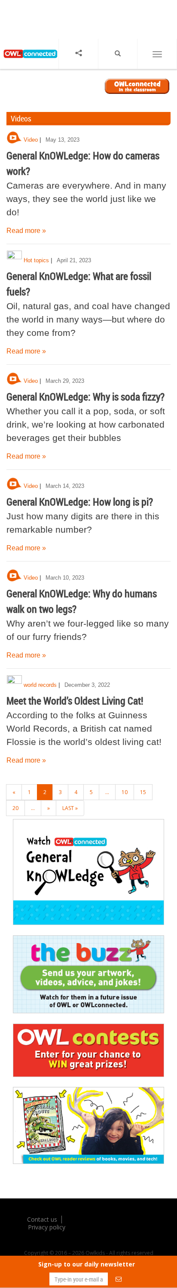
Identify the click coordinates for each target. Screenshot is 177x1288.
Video (31, 140)
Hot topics (36, 260)
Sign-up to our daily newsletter (86, 1264)
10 (125, 792)
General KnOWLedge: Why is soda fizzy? (85, 396)
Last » (70, 808)
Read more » (26, 230)
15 (143, 792)
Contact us (42, 1219)
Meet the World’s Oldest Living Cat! (74, 701)
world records (40, 685)
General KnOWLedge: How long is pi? (79, 502)
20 (15, 808)
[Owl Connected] (29, 60)
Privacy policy (46, 1227)
